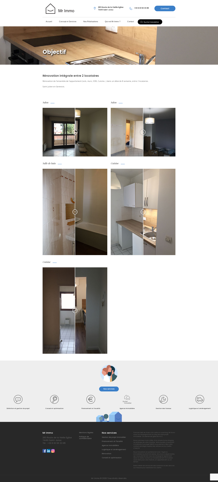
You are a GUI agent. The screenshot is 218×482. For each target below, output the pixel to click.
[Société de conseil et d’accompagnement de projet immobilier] (58, 8)
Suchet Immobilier (151, 22)
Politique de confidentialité (85, 438)
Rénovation (106, 453)
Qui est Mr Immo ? (112, 21)
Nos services (109, 389)
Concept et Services (67, 21)
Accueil (49, 21)
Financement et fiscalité (112, 441)
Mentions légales (86, 432)
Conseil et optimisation (111, 458)
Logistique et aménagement (114, 449)
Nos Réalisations (90, 21)
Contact (165, 8)
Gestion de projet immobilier (114, 437)
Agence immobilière (110, 445)
